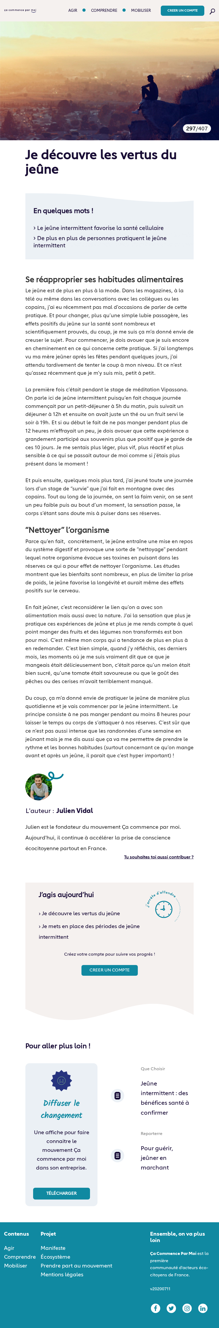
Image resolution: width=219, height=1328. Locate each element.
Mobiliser (141, 11)
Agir (72, 11)
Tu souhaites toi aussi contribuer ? (159, 857)
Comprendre (104, 11)
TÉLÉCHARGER (61, 1193)
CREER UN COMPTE (182, 10)
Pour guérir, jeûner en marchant (157, 1158)
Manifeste (53, 1248)
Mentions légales (62, 1274)
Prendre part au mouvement (76, 1266)
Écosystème (55, 1257)
